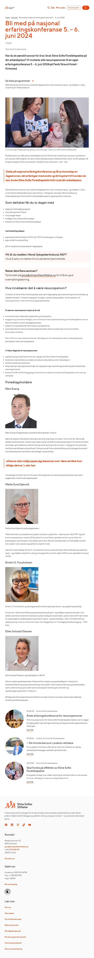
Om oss (8, 907)
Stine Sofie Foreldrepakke (16, 49)
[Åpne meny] (85, 8)
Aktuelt (15, 17)
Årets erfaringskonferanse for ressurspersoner (54, 715)
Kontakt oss (10, 858)
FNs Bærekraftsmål (13, 931)
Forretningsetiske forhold (15, 937)
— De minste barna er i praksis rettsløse (50, 742)
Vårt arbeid (9, 913)
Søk (53, 7)
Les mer (39, 729)
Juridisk (39, 738)
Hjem (8, 17)
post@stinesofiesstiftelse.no (39, 275)
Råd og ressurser (11, 925)
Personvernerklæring (13, 949)
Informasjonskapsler (13, 943)
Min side (60, 7)
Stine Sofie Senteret (13, 919)
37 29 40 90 (14, 849)
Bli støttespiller (73, 8)
